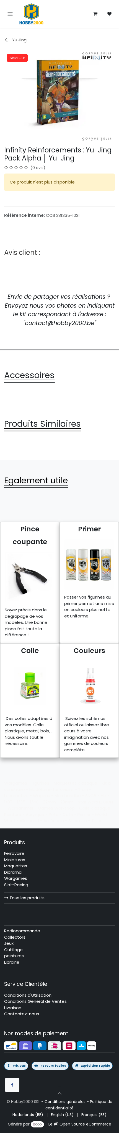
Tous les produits (26, 898)
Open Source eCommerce (85, 1124)
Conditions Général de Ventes (35, 1001)
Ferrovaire (14, 853)
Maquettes (15, 866)
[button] (59, 1093)
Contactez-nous (21, 1014)
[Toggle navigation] (10, 14)
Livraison (12, 1008)
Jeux (9, 943)
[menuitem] (27, 1115)
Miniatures (14, 860)
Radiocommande (22, 931)
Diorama (13, 872)
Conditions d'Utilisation (27, 995)
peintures (14, 956)
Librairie (11, 962)
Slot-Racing (16, 885)
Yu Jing (19, 40)
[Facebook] (12, 1085)
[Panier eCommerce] (95, 13)
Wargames (15, 878)
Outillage (13, 950)
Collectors (14, 937)
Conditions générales (65, 1101)
